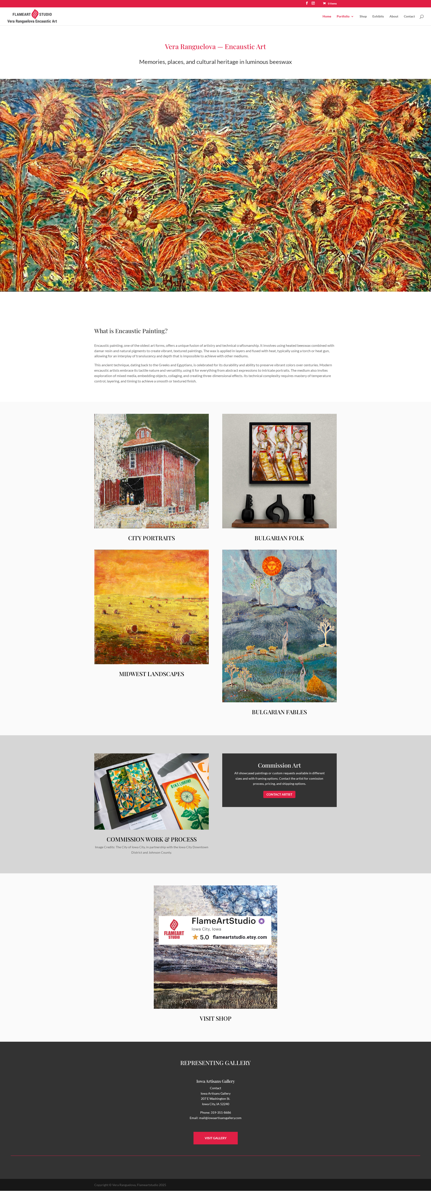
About (393, 16)
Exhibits (378, 16)
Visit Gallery (215, 1138)
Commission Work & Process (152, 839)
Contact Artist (279, 794)
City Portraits (151, 538)
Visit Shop (215, 1018)
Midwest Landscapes (151, 674)
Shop (363, 16)
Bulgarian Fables (279, 712)
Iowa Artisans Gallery (215, 1081)
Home (327, 16)
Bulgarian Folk (279, 538)
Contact (409, 16)
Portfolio (343, 16)
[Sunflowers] (215, 290)
